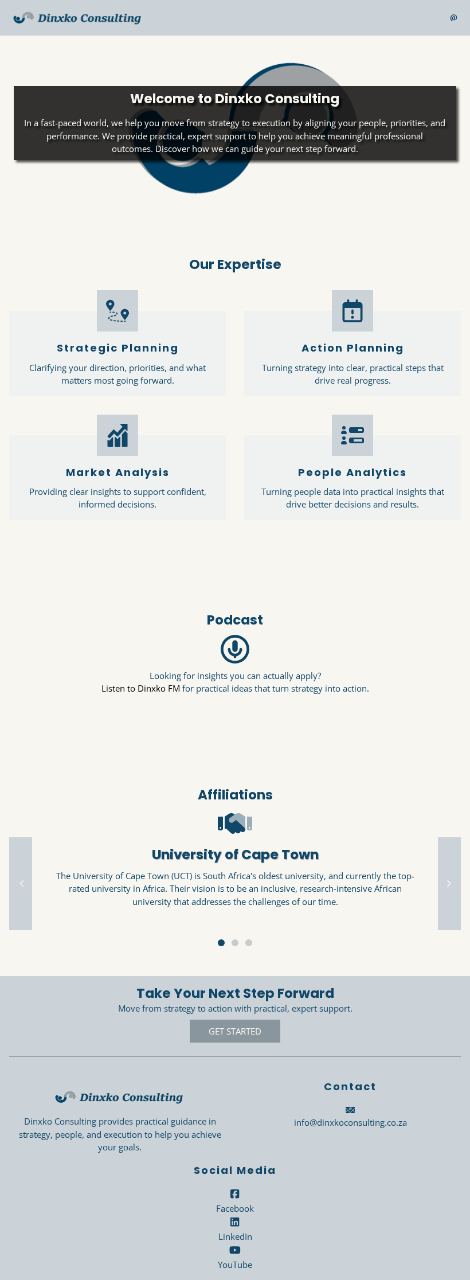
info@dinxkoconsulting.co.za (350, 1122)
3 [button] (248, 942)
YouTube (235, 1264)
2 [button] (235, 942)
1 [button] (221, 942)
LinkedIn (235, 1236)
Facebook (235, 1208)
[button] (20, 883)
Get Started (235, 1031)
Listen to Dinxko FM (140, 688)
